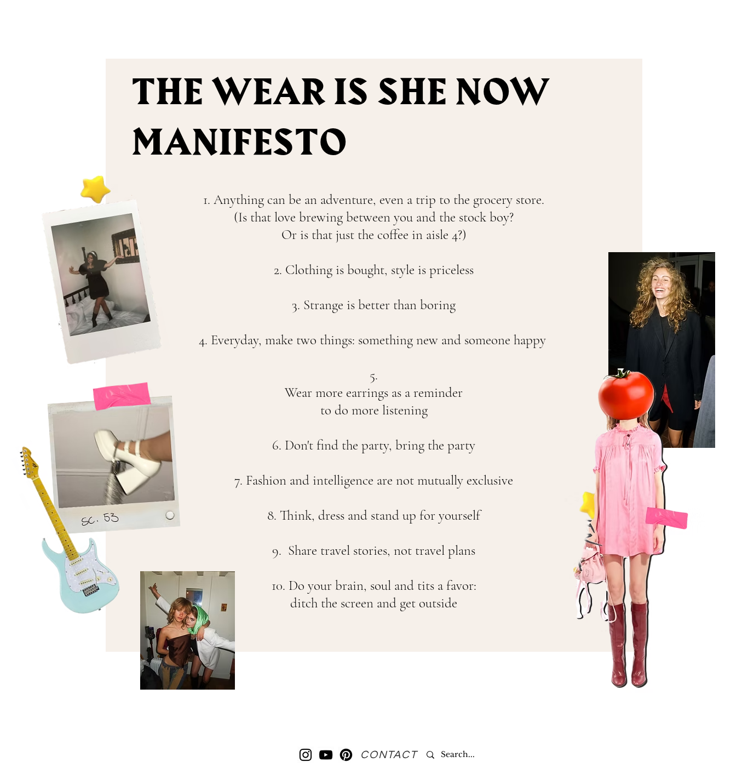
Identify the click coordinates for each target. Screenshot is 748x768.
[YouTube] (326, 755)
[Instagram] (305, 755)
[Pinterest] (346, 755)
